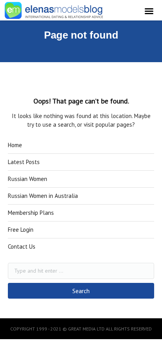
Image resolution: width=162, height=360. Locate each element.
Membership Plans (31, 212)
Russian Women (27, 179)
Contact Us (21, 246)
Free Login (20, 229)
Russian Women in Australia (43, 195)
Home (15, 145)
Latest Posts (24, 162)
